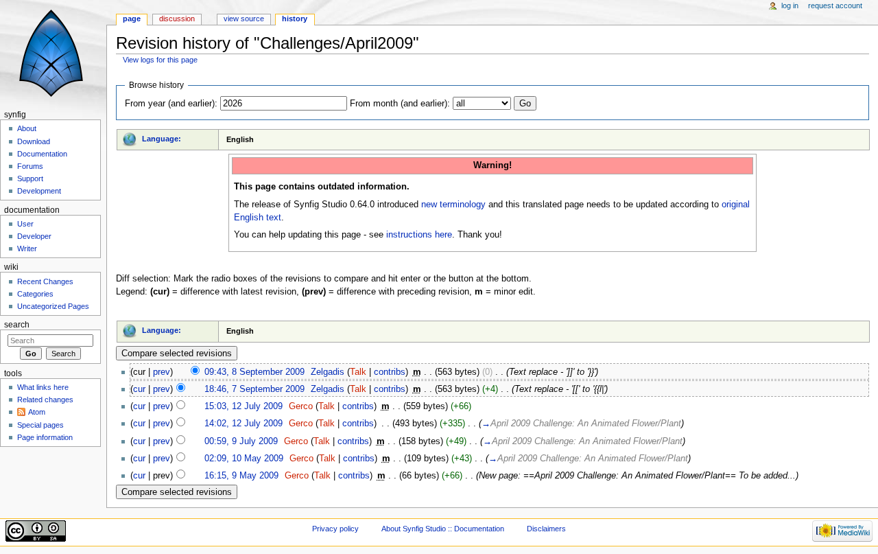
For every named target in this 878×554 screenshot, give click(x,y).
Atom (36, 412)
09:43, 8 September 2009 (254, 372)
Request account (835, 5)
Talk (358, 372)
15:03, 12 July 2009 (243, 406)
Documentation (42, 154)
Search (16, 325)
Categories (35, 294)
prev (161, 372)
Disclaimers (546, 528)
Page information (45, 437)
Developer (34, 236)
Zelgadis (327, 372)
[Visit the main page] (53, 53)
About (26, 128)
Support (30, 178)
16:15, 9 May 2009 (241, 476)
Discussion (177, 18)
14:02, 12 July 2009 (243, 423)
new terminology (453, 204)
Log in (789, 5)
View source (244, 18)
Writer (27, 248)
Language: (161, 139)
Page (132, 18)
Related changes (45, 399)
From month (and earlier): (400, 103)
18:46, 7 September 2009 (254, 389)
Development (39, 191)
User (25, 224)
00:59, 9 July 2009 (241, 441)
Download (33, 141)
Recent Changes (45, 281)
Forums (30, 166)
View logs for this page (160, 60)
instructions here (419, 235)
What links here (43, 387)
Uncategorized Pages (53, 306)
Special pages (40, 425)
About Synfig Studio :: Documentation (442, 528)
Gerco (301, 406)
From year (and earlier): (171, 103)
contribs (389, 372)
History (294, 18)
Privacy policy (335, 528)
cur (139, 389)
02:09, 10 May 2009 (243, 458)
